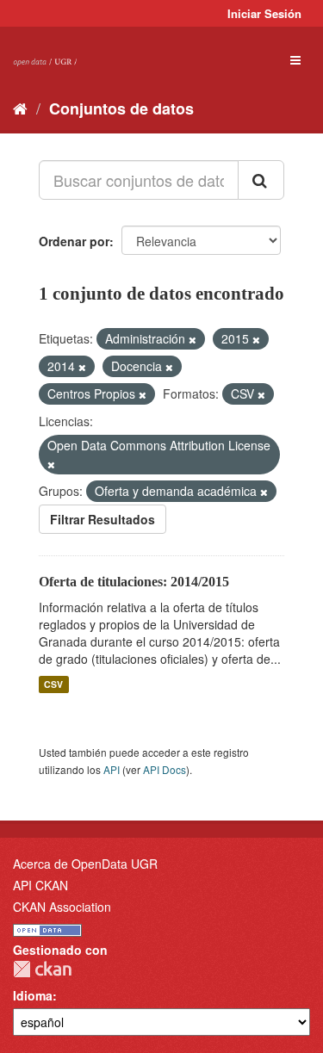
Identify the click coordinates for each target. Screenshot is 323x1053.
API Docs (164, 769)
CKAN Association (62, 906)
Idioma (33, 995)
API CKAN (40, 885)
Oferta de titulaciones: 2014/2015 (134, 581)
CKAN (42, 969)
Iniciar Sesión (264, 13)
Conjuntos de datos (121, 108)
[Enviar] (261, 180)
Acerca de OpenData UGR (85, 863)
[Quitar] (192, 339)
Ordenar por (74, 241)
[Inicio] (20, 107)
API (111, 769)
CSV (53, 684)
